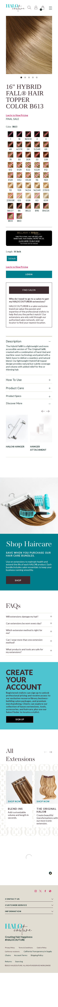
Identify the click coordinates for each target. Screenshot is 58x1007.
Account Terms (20, 955)
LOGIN (28, 274)
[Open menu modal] (50, 8)
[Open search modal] (29, 8)
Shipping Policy (37, 955)
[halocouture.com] (15, 8)
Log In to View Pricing (17, 115)
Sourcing (19, 961)
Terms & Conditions (26, 948)
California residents (12, 951)
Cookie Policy (41, 948)
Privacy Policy (10, 948)
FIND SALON (29, 290)
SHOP (18, 580)
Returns (8, 961)
